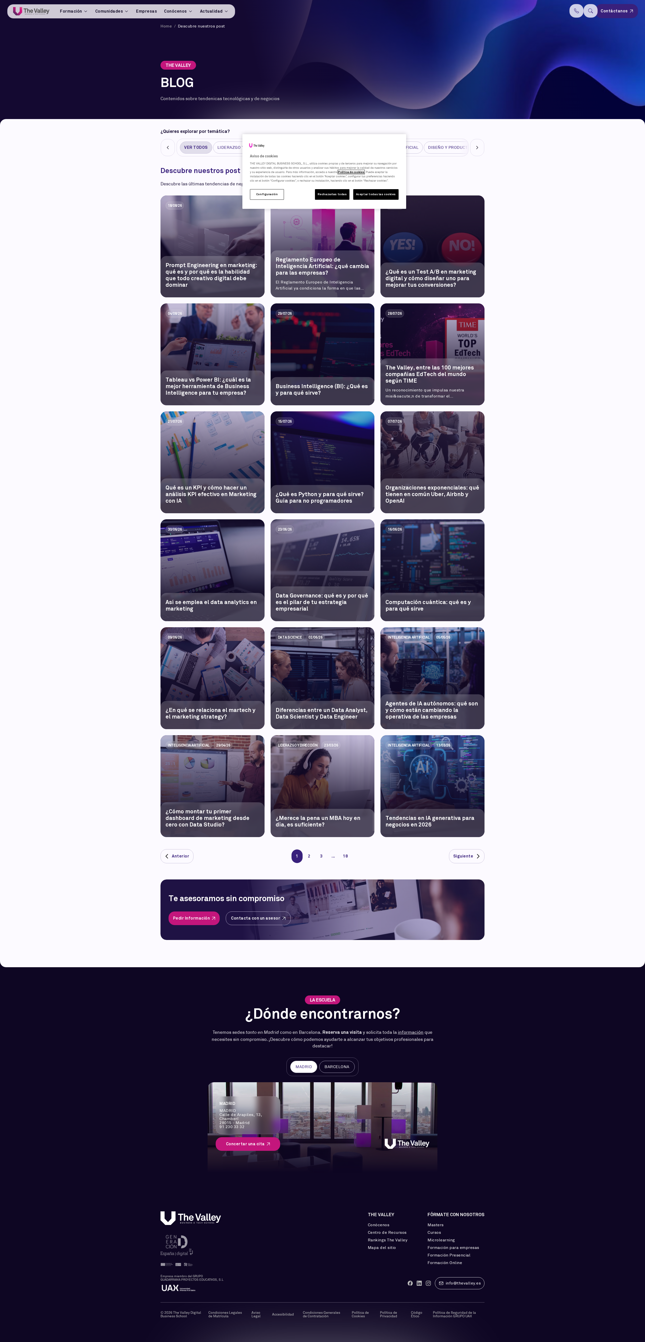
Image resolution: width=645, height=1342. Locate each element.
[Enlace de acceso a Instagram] (428, 1283)
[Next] (477, 147)
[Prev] (168, 147)
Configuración (267, 194)
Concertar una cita (245, 1144)
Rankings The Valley (388, 1240)
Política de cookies (351, 172)
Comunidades (109, 11)
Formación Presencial (449, 1255)
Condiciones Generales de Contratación (321, 1314)
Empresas (146, 11)
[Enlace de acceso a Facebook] (410, 1283)
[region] (324, 171)
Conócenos (175, 11)
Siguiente (463, 856)
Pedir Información (191, 918)
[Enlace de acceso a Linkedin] (419, 1283)
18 (345, 856)
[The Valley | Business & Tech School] (31, 11)
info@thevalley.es (463, 1283)
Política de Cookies (360, 1314)
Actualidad (211, 11)
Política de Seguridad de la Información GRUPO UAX (454, 1314)
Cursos (434, 1233)
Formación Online (445, 1263)
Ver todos (196, 147)
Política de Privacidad (388, 1314)
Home (166, 26)
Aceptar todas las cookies (376, 194)
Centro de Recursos (387, 1233)
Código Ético (416, 1314)
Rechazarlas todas (332, 194)
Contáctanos (614, 11)
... (333, 856)
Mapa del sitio (382, 1248)
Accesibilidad (283, 1314)
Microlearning (441, 1240)
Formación (71, 11)
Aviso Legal (256, 1314)
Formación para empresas (453, 1248)
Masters (436, 1225)
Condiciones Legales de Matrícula (225, 1314)
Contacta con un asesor (255, 918)
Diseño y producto (449, 147)
